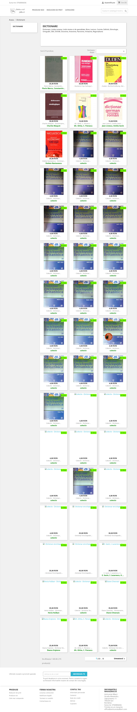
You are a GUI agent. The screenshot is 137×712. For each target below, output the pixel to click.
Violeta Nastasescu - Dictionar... (53, 161)
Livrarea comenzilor (47, 693)
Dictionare (18, 26)
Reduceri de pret (55, 10)
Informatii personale (77, 693)
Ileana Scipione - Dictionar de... (53, 648)
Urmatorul (120, 658)
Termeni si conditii (46, 698)
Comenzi (73, 695)
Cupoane (73, 704)
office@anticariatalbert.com (115, 709)
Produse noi (38, 10)
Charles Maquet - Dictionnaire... (53, 123)
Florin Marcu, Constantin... (53, 86)
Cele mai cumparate (16, 698)
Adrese (72, 701)
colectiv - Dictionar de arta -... (113, 648)
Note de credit (75, 698)
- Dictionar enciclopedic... (83, 535)
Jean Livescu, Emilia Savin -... (113, 123)
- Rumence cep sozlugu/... (83, 86)
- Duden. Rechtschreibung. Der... (113, 86)
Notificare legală (45, 695)
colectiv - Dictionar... (83, 161)
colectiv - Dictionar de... (83, 610)
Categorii (69, 10)
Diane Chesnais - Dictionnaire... (113, 610)
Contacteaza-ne (45, 701)
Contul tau (75, 690)
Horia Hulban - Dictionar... (53, 610)
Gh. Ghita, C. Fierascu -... (83, 123)
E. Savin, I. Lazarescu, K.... (113, 573)
